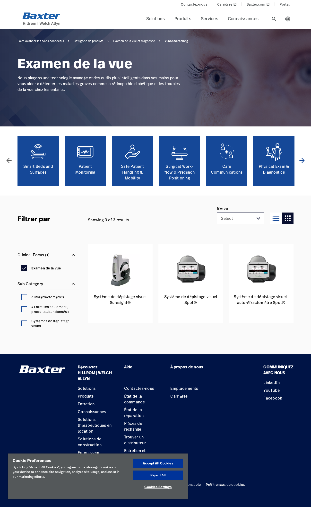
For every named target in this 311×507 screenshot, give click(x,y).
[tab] (274, 19)
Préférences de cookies (225, 484)
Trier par (222, 209)
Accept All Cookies (158, 463)
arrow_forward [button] (302, 160)
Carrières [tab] (227, 4)
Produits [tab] (182, 18)
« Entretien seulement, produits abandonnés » (50, 309)
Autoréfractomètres (47, 297)
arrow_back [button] (9, 160)
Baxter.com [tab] (258, 4)
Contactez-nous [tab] (194, 4)
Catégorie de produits (88, 41)
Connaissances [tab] (243, 18)
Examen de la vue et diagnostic (134, 41)
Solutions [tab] (155, 18)
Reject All (158, 475)
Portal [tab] (285, 4)
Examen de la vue (46, 268)
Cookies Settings (158, 487)
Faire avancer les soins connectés (40, 41)
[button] (258, 218)
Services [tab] (209, 18)
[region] (98, 476)
